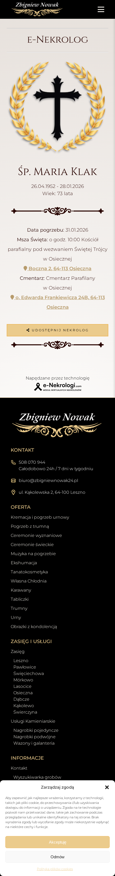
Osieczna (23, 692)
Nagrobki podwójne (34, 736)
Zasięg (18, 651)
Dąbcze (21, 699)
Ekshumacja (24, 562)
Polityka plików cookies (55, 869)
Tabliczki (20, 599)
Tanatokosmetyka (29, 571)
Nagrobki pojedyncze (36, 730)
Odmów (57, 857)
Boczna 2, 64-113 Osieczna (59, 269)
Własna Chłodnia (29, 581)
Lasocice (22, 686)
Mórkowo (23, 679)
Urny (16, 617)
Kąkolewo (23, 705)
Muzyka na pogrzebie (33, 553)
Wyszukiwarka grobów (37, 777)
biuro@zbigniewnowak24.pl (48, 480)
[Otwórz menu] (101, 9)
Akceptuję (57, 842)
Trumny (19, 608)
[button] (107, 787)
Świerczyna (25, 712)
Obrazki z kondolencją (34, 626)
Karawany (21, 590)
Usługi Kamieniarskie (33, 721)
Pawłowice (24, 667)
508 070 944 (32, 462)
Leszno (20, 660)
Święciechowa (28, 673)
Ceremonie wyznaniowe (36, 535)
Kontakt (19, 768)
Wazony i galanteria (34, 743)
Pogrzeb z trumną (30, 526)
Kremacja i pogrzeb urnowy (40, 517)
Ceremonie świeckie (32, 544)
